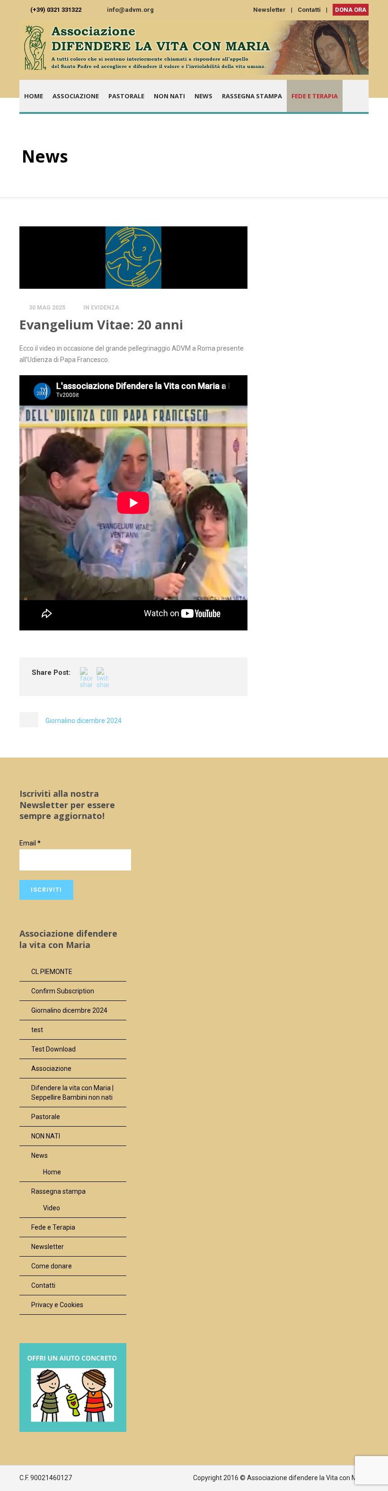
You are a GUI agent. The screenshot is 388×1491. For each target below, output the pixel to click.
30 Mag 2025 (47, 307)
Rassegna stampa (252, 96)
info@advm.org (130, 9)
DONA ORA (350, 9)
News (203, 96)
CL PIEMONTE (51, 971)
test (37, 1030)
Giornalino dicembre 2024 (69, 1010)
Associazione (76, 96)
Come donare (51, 1266)
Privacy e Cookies (57, 1305)
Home (33, 96)
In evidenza (101, 307)
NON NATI (169, 96)
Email (30, 843)
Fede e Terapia (314, 96)
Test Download (53, 1049)
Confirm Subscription (62, 991)
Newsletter (269, 9)
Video (51, 1208)
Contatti (309, 9)
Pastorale (126, 96)
